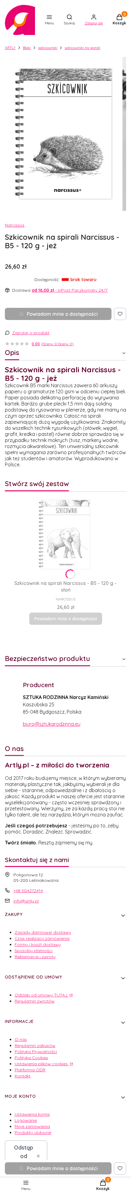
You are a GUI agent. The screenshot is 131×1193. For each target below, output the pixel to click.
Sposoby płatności (33, 950)
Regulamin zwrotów (35, 1001)
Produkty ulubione (33, 1132)
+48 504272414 (28, 890)
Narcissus (14, 225)
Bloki (27, 47)
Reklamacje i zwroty (35, 956)
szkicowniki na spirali (82, 47)
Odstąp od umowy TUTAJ (42, 995)
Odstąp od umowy (23, 1156)
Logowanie (26, 1120)
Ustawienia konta (32, 1114)
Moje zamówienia (32, 1126)
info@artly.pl (26, 901)
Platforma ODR (30, 1070)
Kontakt (22, 1076)
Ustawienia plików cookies (42, 1063)
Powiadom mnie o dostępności (62, 314)
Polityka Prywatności (36, 1051)
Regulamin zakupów (35, 1045)
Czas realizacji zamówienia (42, 938)
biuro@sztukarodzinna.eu (51, 724)
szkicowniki (47, 47)
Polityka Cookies (31, 1057)
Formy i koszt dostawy (38, 944)
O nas (21, 1039)
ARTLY (10, 47)
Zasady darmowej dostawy (43, 932)
